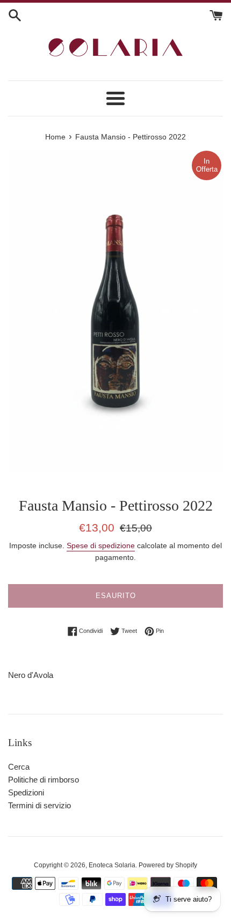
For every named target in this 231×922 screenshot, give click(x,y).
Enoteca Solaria (112, 865)
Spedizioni (26, 792)
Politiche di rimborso (43, 779)
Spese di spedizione (101, 545)
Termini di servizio (39, 805)
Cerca (19, 766)
